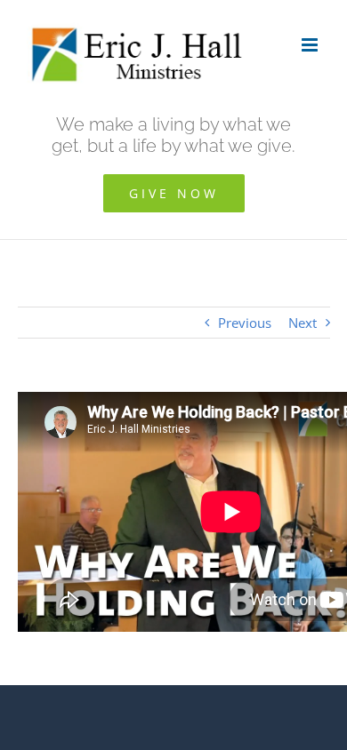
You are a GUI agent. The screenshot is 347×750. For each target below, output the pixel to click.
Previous (244, 322)
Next (302, 322)
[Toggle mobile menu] (311, 45)
